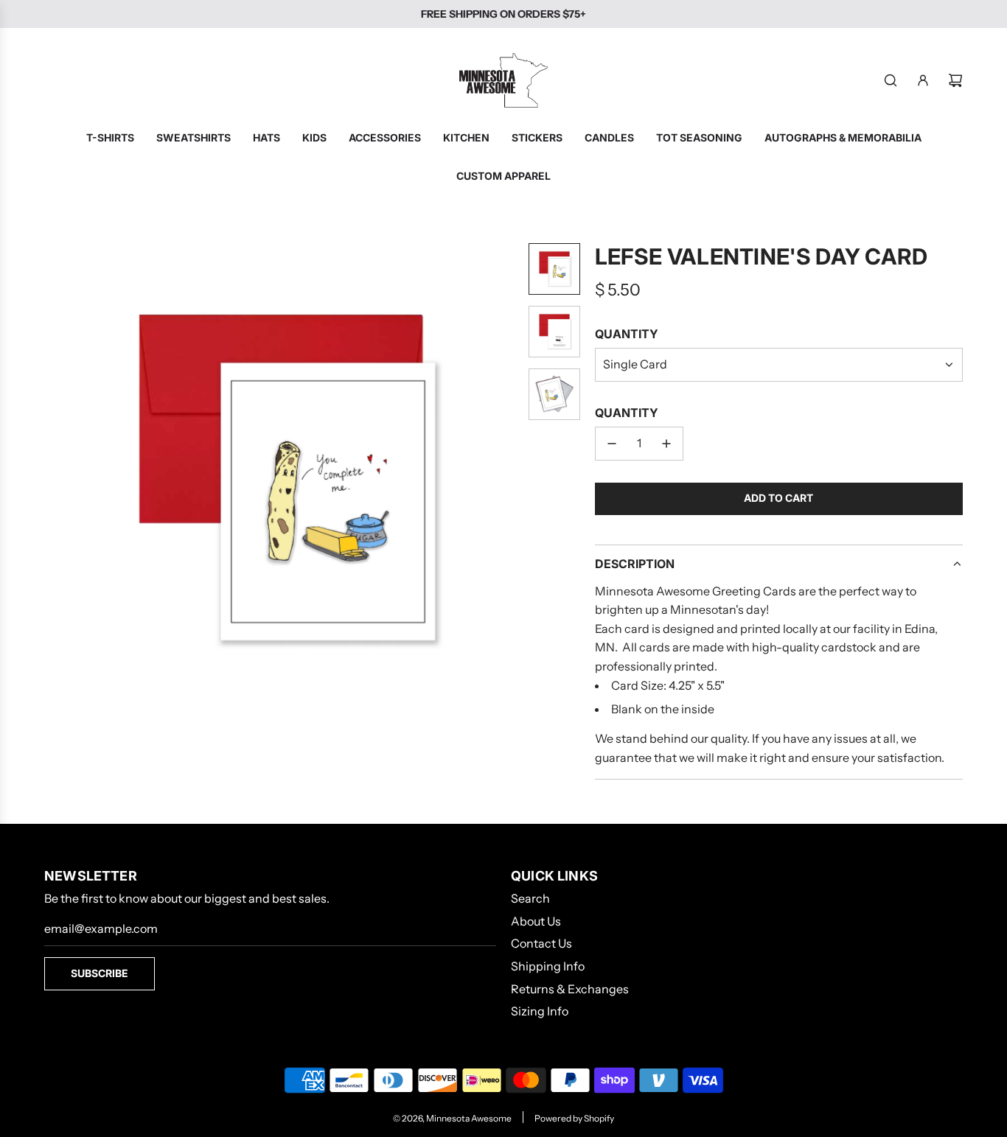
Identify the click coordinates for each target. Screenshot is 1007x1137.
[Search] (890, 80)
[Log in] (923, 80)
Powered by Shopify (574, 1118)
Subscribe (99, 973)
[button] (56, 479)
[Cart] (955, 80)
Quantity (626, 333)
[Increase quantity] (666, 443)
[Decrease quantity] (612, 443)
